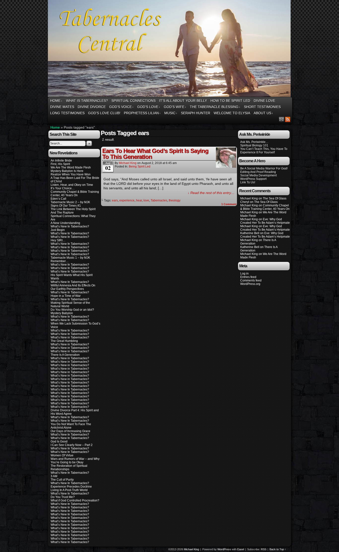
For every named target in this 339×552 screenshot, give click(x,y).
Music (170, 113)
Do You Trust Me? (63, 497)
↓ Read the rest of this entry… (211, 193)
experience (127, 200)
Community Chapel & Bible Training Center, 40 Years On (75, 193)
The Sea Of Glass (274, 198)
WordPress (224, 549)
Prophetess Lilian (142, 113)
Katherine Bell (249, 233)
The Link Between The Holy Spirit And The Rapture (73, 210)
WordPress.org (250, 284)
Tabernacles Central (170, 49)
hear (139, 200)
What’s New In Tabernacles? (70, 226)
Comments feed (251, 280)
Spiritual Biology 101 (254, 145)
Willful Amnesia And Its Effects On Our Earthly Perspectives (73, 287)
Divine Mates (62, 107)
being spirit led (139, 166)
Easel (240, 549)
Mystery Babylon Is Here (67, 171)
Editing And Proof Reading (258, 172)
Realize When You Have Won (71, 174)
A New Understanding (65, 223)
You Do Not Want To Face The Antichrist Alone (71, 425)
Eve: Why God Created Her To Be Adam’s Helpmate (265, 221)
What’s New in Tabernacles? (70, 337)
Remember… (60, 261)
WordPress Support (253, 179)
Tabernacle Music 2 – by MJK (70, 202)
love (146, 200)
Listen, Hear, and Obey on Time (72, 185)
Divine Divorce (92, 107)
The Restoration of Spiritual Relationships (69, 467)
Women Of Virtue (62, 455)
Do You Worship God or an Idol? (72, 309)
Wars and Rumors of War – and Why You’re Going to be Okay (75, 460)
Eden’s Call (58, 198)
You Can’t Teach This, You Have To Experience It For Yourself (263, 150)
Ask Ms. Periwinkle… (254, 142)
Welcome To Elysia (232, 113)
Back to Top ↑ (278, 549)
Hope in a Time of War (66, 296)
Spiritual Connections (133, 101)
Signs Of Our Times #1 (66, 205)
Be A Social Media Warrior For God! (264, 168)
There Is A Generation (65, 355)
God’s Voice (121, 107)
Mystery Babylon (62, 313)
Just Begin (58, 230)
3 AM (54, 476)
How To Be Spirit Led (230, 101)
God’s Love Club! (104, 113)
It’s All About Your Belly (183, 101)
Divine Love (264, 101)
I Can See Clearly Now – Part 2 (72, 445)
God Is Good (59, 441)
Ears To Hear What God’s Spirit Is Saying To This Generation (155, 153)
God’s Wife (175, 107)
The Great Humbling (64, 341)
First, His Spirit (60, 164)
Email (281, 119)
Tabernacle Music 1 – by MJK (70, 257)
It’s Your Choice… (63, 188)
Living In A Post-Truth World (69, 490)
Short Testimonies (262, 107)
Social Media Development (258, 175)
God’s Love (148, 107)
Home (56, 101)
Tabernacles (159, 200)
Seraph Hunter (195, 113)
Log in (244, 273)
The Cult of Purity (62, 479)
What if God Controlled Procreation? (75, 500)
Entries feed (248, 277)
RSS (288, 119)
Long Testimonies (67, 113)
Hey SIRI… (58, 240)
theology (174, 200)
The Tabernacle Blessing (215, 107)
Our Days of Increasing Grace (70, 431)
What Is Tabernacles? (87, 101)
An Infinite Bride (61, 160)
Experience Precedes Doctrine (71, 486)
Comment (229, 204)
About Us (263, 113)
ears (115, 200)
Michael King (127, 163)
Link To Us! (247, 182)
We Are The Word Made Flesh (71, 167)
